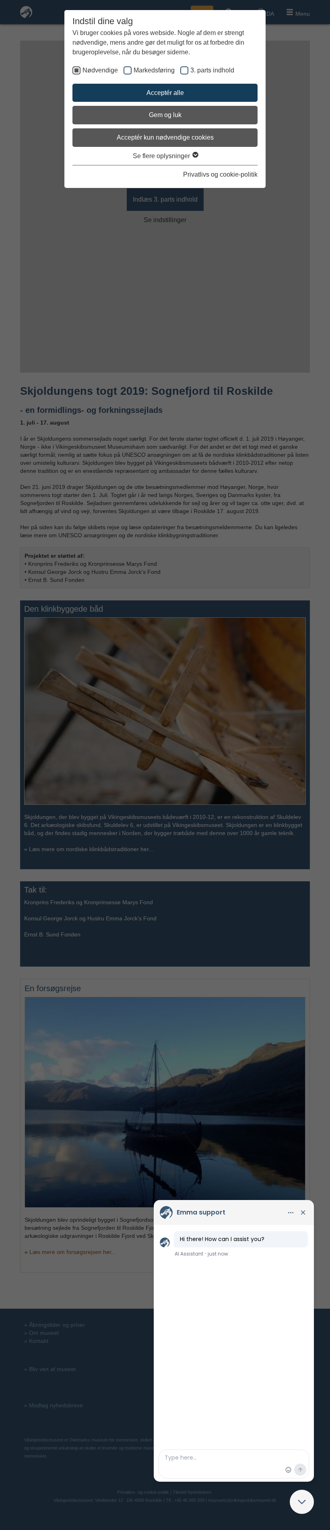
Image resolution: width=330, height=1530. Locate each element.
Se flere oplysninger (162, 156)
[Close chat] (302, 1502)
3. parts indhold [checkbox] (212, 70)
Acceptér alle (165, 92)
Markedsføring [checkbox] (154, 70)
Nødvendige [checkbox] (100, 70)
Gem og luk (165, 114)
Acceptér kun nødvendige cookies (165, 137)
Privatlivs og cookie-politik (220, 174)
